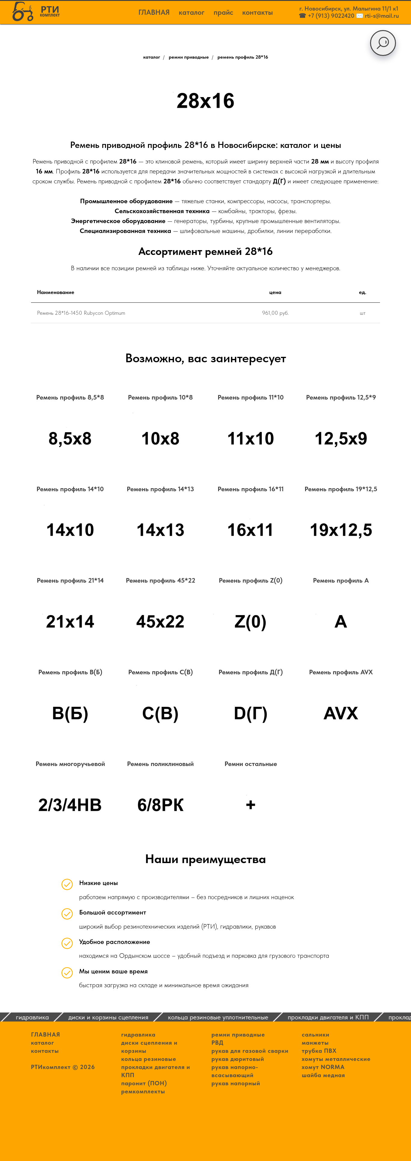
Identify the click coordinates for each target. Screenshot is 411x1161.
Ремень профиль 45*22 (160, 580)
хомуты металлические (336, 1058)
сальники (315, 1034)
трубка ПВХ (319, 1050)
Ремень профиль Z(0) (251, 580)
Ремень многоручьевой (70, 763)
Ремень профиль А (341, 580)
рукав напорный (236, 1083)
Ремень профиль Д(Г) (250, 672)
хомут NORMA (323, 1067)
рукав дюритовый (238, 1058)
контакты (257, 12)
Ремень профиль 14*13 (160, 489)
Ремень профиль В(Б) (70, 672)
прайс (223, 12)
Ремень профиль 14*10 (70, 489)
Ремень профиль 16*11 (251, 489)
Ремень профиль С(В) (160, 672)
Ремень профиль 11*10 (251, 397)
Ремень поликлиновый (160, 763)
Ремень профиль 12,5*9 (341, 397)
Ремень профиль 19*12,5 (340, 489)
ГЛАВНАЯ (154, 12)
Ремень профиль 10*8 (160, 397)
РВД (218, 1042)
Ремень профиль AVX (341, 672)
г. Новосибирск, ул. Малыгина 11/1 (346, 8)
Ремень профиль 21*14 (70, 580)
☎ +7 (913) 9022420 (326, 15)
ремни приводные (189, 57)
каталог (192, 12)
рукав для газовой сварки (250, 1050)
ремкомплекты (143, 1091)
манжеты (315, 1042)
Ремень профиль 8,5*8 (70, 397)
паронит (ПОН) (144, 1083)
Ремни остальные (250, 763)
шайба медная (323, 1075)
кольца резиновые (148, 1058)
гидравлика (138, 1034)
